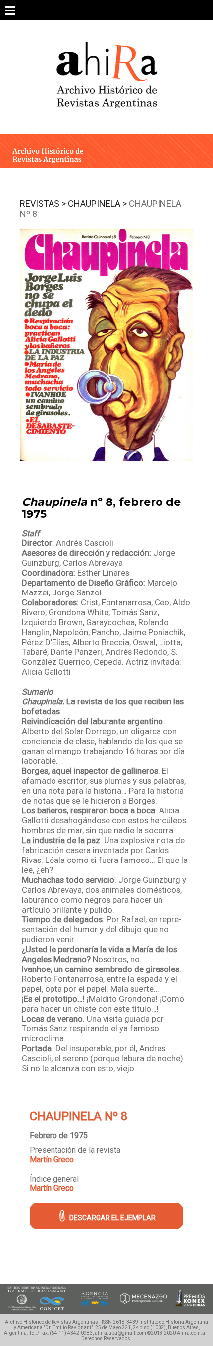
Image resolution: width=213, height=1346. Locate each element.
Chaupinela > (97, 203)
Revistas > (43, 203)
